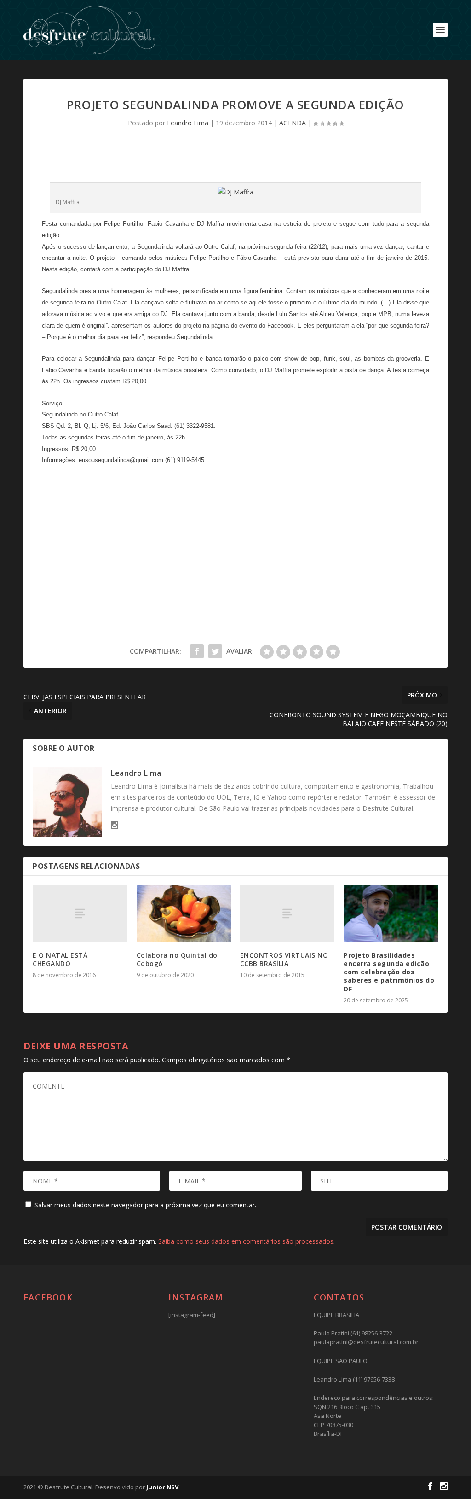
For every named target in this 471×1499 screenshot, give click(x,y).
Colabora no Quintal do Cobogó (177, 959)
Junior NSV (162, 1487)
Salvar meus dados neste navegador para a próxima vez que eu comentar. (145, 1204)
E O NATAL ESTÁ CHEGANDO (60, 959)
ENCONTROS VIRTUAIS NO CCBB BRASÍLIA (284, 959)
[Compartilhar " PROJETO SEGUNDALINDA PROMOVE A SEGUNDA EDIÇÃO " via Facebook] (197, 651)
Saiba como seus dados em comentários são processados (245, 1241)
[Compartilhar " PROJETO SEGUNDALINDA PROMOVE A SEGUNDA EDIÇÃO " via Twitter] (215, 651)
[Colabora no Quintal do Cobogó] (184, 913)
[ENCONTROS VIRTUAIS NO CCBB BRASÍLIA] (287, 913)
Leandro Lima (187, 122)
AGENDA (292, 122)
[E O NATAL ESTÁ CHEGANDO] (80, 913)
